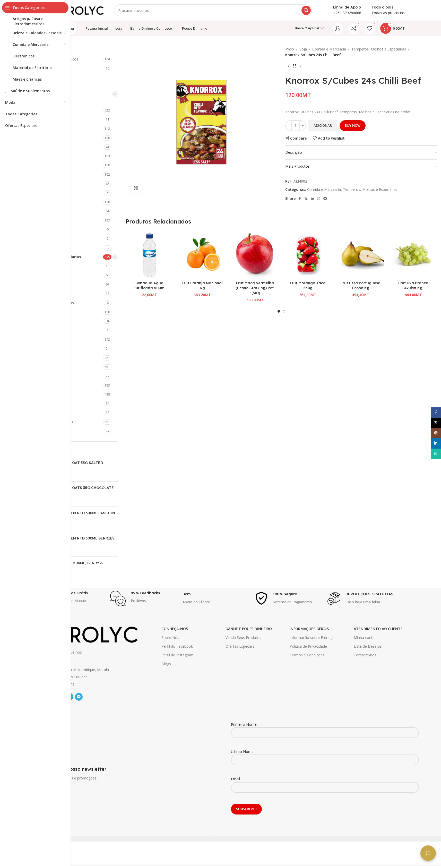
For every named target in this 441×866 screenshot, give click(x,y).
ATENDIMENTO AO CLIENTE (378, 628)
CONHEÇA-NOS (174, 628)
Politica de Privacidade (308, 646)
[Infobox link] (71, 598)
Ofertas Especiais (240, 646)
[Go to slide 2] (284, 311)
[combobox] (213, 10)
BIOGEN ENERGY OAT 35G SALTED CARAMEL (71, 465)
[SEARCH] (306, 10)
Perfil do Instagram (177, 655)
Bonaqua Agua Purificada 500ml (149, 285)
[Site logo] (77, 9)
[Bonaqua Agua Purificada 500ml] (149, 254)
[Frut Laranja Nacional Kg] (202, 254)
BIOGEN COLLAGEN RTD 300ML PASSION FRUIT (77, 515)
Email (235, 778)
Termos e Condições (307, 655)
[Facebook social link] (300, 198)
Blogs (166, 663)
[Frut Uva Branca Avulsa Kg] (413, 254)
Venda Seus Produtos (243, 637)
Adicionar (323, 125)
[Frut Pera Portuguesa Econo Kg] (360, 254)
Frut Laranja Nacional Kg (202, 285)
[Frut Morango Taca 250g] (308, 254)
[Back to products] (294, 66)
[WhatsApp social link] (319, 198)
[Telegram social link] (325, 198)
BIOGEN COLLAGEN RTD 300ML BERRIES (77, 538)
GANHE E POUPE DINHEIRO (249, 628)
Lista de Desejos (368, 646)
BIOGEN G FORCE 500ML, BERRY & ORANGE (71, 565)
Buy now (352, 125)
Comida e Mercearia (329, 49)
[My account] (338, 28)
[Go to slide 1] (279, 311)
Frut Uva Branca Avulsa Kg (413, 285)
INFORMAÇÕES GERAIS (309, 628)
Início (289, 49)
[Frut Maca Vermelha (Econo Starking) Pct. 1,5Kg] (255, 254)
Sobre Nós (170, 637)
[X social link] (306, 198)
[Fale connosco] (428, 853)
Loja (303, 49)
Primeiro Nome (244, 724)
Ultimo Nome (242, 751)
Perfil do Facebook (177, 646)
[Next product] (301, 66)
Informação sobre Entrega (312, 637)
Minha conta (364, 637)
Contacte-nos (365, 655)
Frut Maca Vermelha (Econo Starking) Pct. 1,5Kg (255, 288)
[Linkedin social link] (312, 198)
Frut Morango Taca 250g (308, 285)
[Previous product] (288, 66)
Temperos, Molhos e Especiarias (378, 49)
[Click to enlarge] (135, 187)
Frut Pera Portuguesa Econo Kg (361, 285)
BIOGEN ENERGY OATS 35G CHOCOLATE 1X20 (77, 490)
